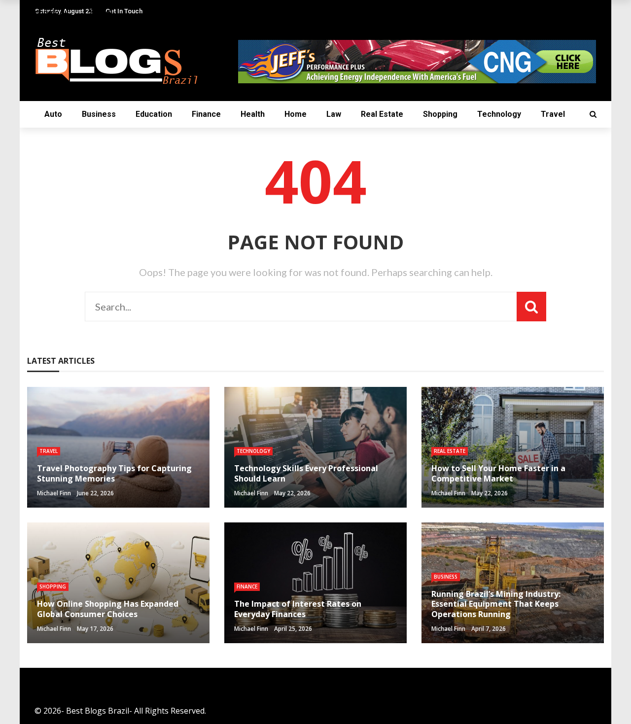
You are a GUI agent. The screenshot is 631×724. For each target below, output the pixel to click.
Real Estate (382, 114)
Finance (206, 114)
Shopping (440, 114)
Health (253, 114)
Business (99, 114)
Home (295, 114)
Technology (499, 114)
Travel (553, 114)
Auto (53, 114)
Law (333, 114)
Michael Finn (54, 493)
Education (154, 114)
